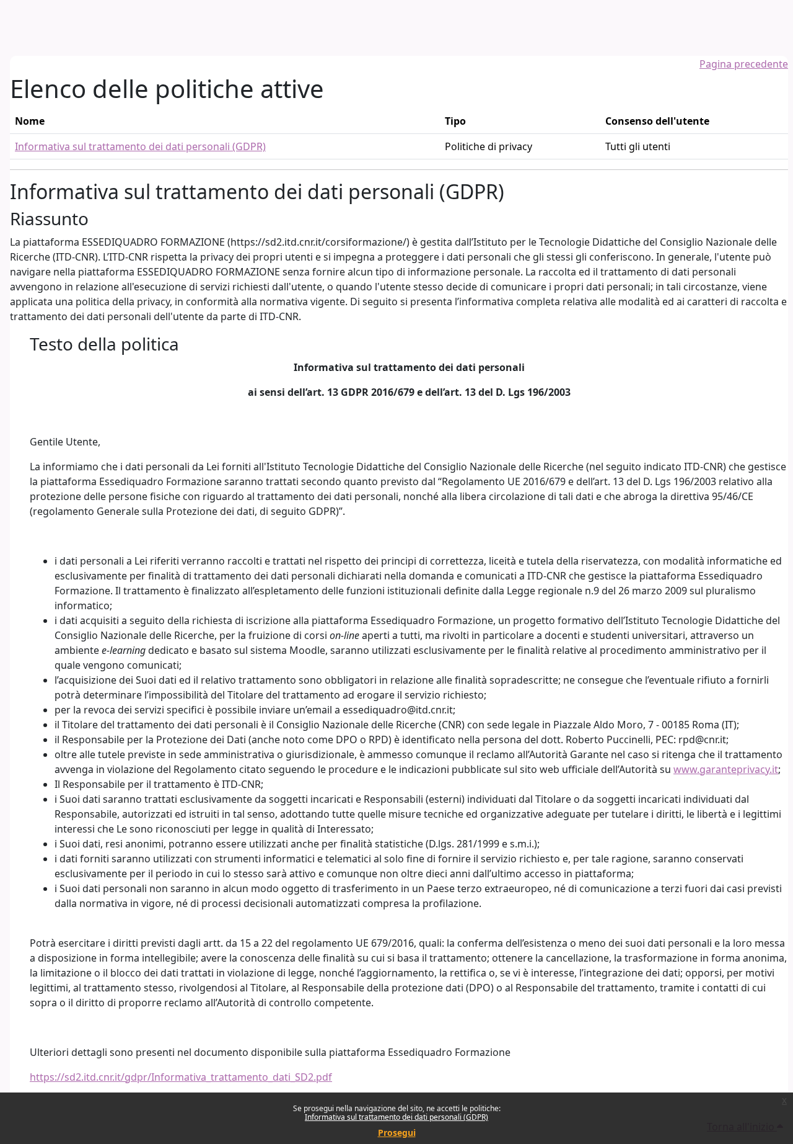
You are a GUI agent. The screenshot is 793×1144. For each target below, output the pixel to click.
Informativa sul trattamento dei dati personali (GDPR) (396, 1117)
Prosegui (397, 1132)
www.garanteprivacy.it (725, 769)
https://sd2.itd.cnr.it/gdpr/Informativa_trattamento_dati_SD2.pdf (181, 1077)
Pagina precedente (743, 64)
